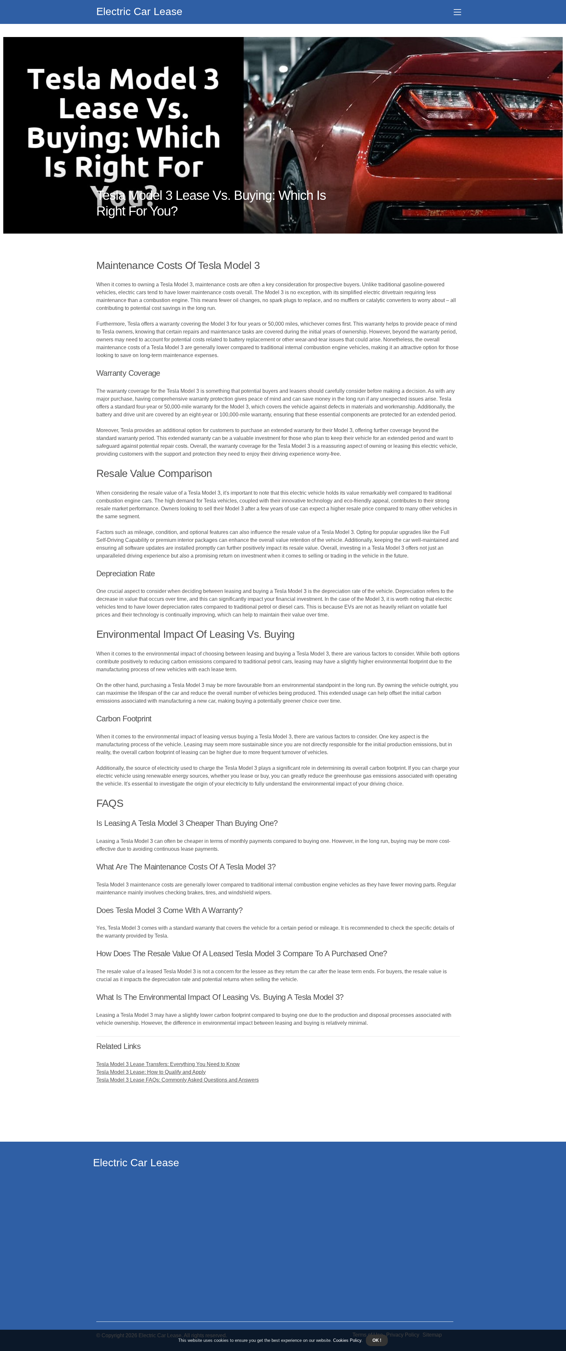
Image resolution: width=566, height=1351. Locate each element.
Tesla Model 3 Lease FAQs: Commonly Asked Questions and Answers (177, 1080)
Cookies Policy (346, 1340)
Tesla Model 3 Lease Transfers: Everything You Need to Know (168, 1064)
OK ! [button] (376, 1340)
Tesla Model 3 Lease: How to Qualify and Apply (151, 1072)
